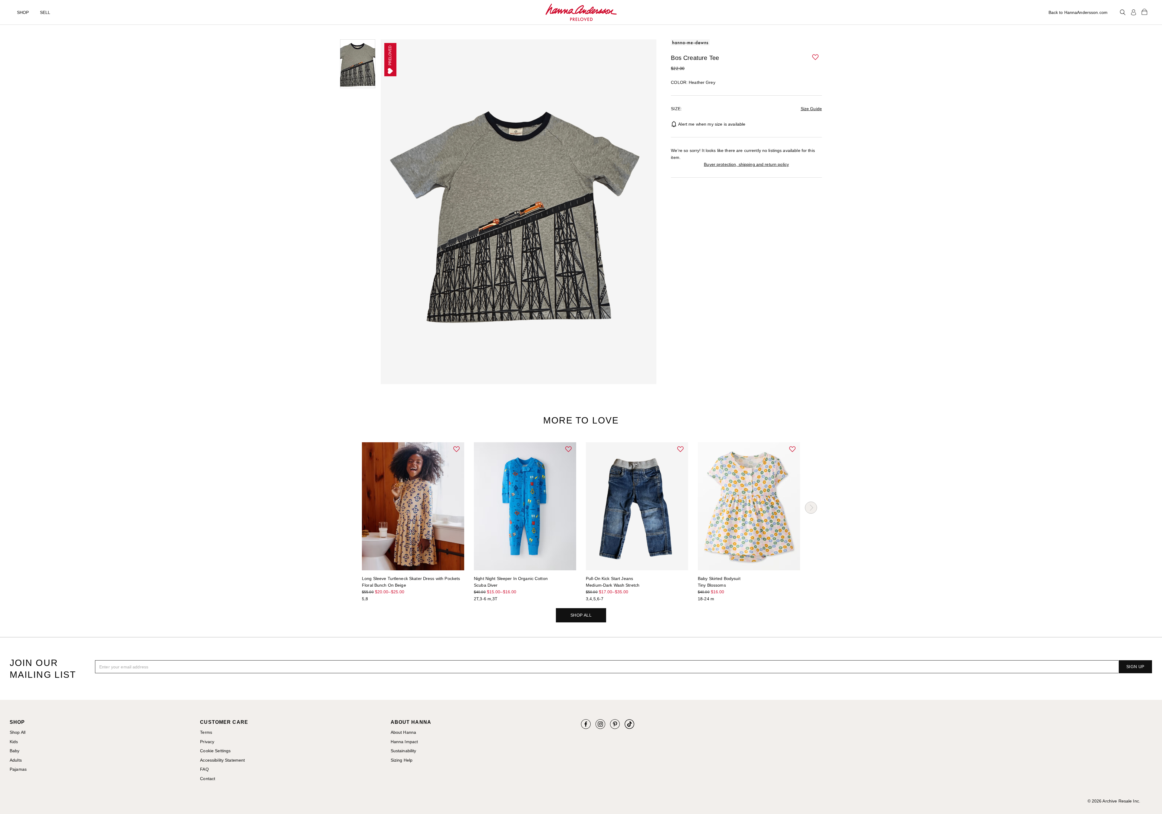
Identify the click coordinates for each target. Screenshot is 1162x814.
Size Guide (811, 108)
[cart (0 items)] (1144, 11)
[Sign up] (1133, 12)
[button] (816, 57)
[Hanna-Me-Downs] (581, 12)
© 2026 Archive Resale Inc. (1114, 801)
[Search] (1122, 12)
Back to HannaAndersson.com (1078, 12)
